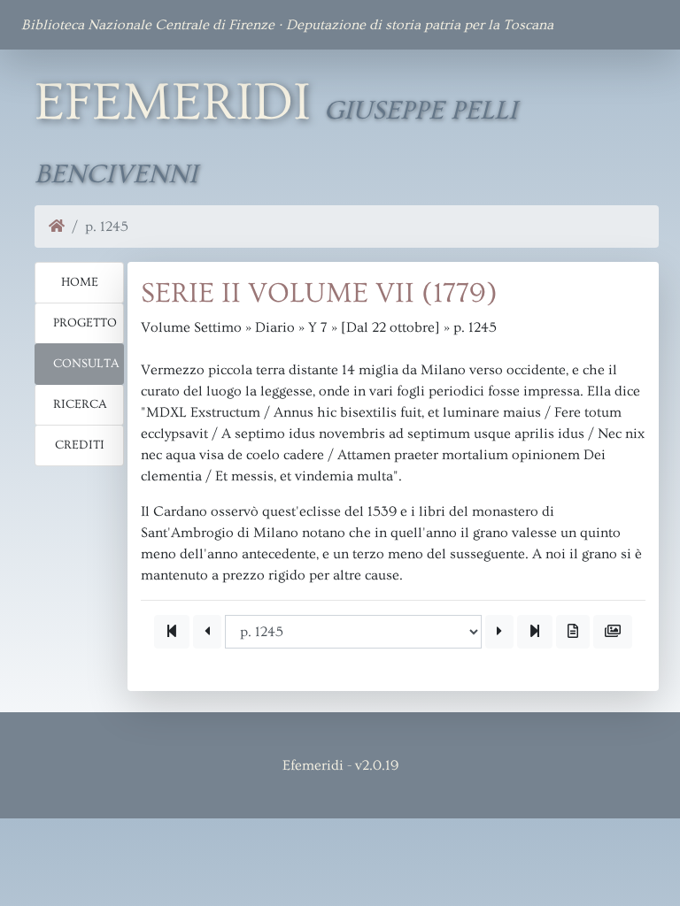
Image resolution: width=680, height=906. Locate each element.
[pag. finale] (534, 632)
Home (79, 282)
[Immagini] (612, 632)
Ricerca (80, 404)
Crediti (79, 445)
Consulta (86, 364)
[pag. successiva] (499, 632)
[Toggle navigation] (634, 24)
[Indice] (573, 632)
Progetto (85, 323)
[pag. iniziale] (171, 632)
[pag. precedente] (207, 632)
